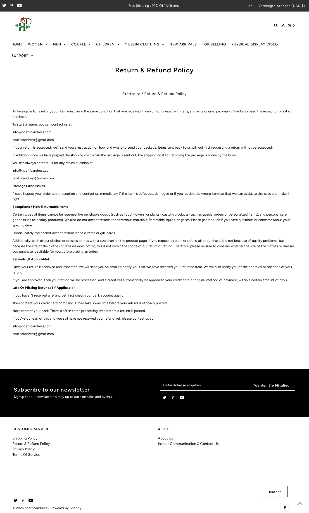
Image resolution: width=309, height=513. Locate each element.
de (250, 6)
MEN (57, 44)
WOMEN (35, 44)
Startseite (131, 94)
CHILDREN (105, 44)
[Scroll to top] (299, 503)
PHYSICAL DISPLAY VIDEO (254, 44)
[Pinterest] (11, 5)
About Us (165, 438)
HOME (17, 44)
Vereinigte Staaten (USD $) (281, 6)
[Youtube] (19, 5)
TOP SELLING (214, 44)
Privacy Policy (23, 449)
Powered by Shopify (65, 508)
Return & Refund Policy (31, 444)
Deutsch (275, 492)
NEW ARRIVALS (183, 44)
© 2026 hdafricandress (30, 508)
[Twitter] (3, 5)
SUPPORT (20, 56)
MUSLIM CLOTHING (142, 44)
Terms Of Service (26, 454)
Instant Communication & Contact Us (188, 444)
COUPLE (78, 44)
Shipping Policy (24, 438)
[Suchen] (276, 25)
